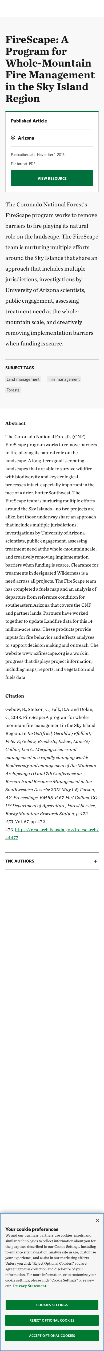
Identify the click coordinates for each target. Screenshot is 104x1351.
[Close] (97, 1220)
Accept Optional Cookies (52, 1336)
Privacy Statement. (30, 1286)
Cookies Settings (52, 1305)
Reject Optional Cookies (52, 1320)
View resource (52, 178)
